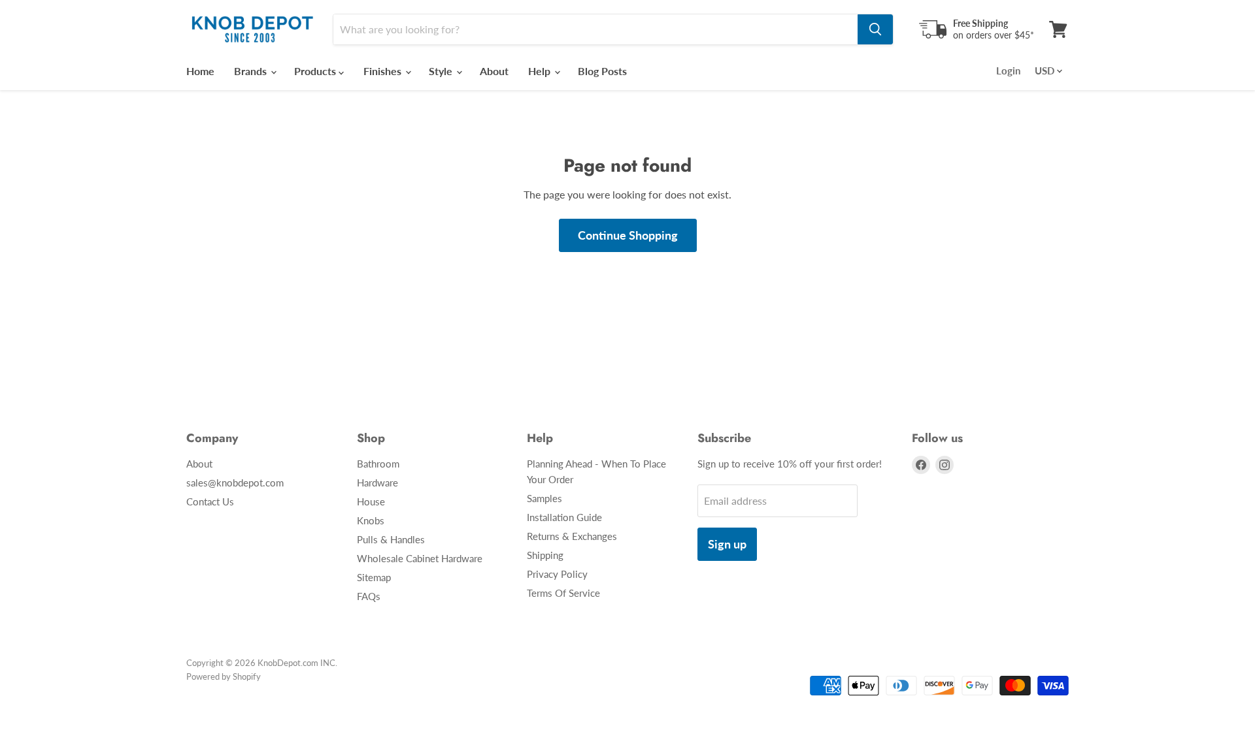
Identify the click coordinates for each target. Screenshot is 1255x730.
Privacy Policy (557, 574)
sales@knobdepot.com (235, 482)
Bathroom (378, 463)
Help (540, 71)
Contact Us (210, 501)
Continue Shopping (628, 235)
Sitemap (374, 577)
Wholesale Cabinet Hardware (419, 558)
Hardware (377, 482)
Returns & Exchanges (572, 536)
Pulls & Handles (391, 539)
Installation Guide (564, 517)
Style (442, 71)
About (494, 71)
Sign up (727, 544)
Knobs (370, 520)
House (371, 501)
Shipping (545, 555)
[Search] (875, 29)
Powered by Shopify (223, 676)
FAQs (368, 596)
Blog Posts (602, 71)
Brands (251, 71)
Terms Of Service (563, 593)
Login (1008, 70)
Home (200, 71)
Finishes (383, 71)
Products (316, 71)
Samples (544, 498)
